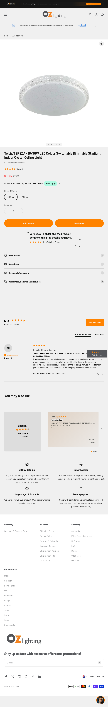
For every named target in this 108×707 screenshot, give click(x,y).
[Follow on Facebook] (6, 677)
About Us (75, 531)
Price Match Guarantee (81, 536)
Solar (6, 620)
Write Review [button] (95, 322)
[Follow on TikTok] (33, 677)
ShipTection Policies (49, 550)
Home (6, 35)
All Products (17, 35)
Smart (7, 610)
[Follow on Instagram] (19, 677)
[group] (18, 320)
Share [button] (63, 373)
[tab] (83, 335)
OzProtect (76, 541)
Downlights (9, 585)
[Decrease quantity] (8, 211)
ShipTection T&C (47, 555)
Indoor (7, 575)
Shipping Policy (47, 531)
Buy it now (79, 223)
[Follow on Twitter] (12, 677)
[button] (54, 169)
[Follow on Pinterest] (26, 677)
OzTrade (75, 560)
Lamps (7, 600)
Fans (6, 590)
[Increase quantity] (19, 211)
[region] (73, 429)
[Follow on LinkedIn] (39, 677)
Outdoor (8, 580)
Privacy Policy (46, 536)
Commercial (9, 625)
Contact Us (45, 560)
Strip (6, 615)
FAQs (73, 546)
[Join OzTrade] (54, 4)
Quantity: (8, 205)
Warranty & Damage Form (15, 531)
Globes (7, 605)
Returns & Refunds (49, 541)
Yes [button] (53, 373)
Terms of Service (48, 546)
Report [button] (58, 373)
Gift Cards (76, 555)
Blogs (74, 550)
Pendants (8, 595)
